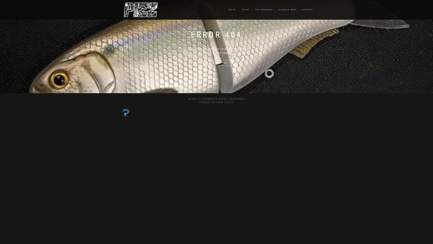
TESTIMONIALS (264, 10)
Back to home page (216, 63)
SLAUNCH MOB (287, 10)
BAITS (232, 10)
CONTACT (307, 10)
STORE (245, 10)
